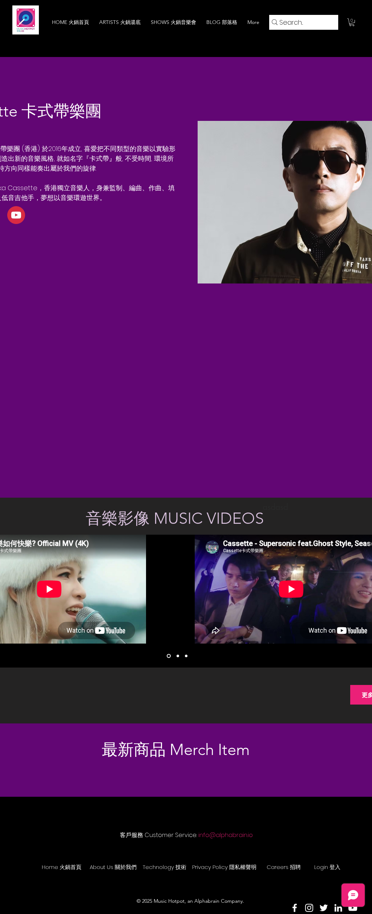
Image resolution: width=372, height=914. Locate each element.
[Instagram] (309, 907)
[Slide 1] (169, 656)
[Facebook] (294, 907)
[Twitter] (323, 907)
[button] (351, 22)
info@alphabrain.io (225, 835)
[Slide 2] (178, 656)
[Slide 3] (186, 656)
